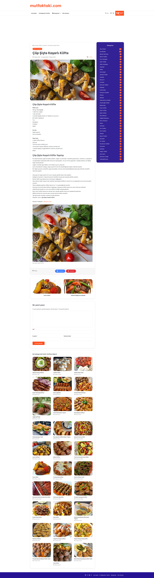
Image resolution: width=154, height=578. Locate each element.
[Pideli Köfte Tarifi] (83, 364)
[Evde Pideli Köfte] (42, 508)
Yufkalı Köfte (56, 372)
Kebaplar (102, 87)
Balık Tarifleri (103, 113)
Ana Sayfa (34, 13)
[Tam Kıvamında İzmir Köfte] (83, 448)
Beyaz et (102, 79)
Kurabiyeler (103, 51)
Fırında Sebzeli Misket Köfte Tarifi (41, 559)
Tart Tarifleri (103, 131)
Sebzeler (102, 149)
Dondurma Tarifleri (104, 143)
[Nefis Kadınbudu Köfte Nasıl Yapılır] (83, 508)
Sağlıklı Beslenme (104, 118)
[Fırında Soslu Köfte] (62, 468)
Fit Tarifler (102, 141)
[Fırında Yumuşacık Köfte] (83, 488)
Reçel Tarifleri (103, 136)
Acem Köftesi (36, 457)
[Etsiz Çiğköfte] (62, 384)
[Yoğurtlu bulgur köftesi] (62, 530)
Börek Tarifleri (103, 56)
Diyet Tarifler (103, 110)
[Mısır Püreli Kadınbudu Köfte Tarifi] (83, 550)
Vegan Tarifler (103, 151)
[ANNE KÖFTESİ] (42, 406)
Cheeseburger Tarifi (38, 437)
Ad (34, 329)
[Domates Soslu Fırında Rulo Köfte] (42, 488)
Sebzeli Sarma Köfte (79, 437)
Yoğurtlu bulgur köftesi (59, 538)
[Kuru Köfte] (62, 552)
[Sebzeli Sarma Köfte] (83, 428)
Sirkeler (102, 133)
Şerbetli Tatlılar (104, 74)
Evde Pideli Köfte (37, 517)
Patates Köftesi (37, 538)
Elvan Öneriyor (103, 120)
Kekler (101, 69)
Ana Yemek (103, 49)
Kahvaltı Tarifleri (104, 85)
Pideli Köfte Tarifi (78, 372)
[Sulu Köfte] (62, 508)
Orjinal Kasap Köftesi (38, 372)
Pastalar (102, 77)
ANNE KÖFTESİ (36, 417)
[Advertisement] (77, 28)
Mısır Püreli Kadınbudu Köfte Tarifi (83, 559)
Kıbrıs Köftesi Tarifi (79, 477)
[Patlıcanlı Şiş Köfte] (62, 488)
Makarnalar (103, 105)
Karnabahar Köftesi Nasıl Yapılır (62, 437)
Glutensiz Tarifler (104, 156)
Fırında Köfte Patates (80, 392)
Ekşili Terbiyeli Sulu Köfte (81, 538)
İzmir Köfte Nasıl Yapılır (59, 412)
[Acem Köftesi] (42, 448)
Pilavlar (102, 95)
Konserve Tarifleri (104, 92)
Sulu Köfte (56, 517)
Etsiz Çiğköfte (57, 392)
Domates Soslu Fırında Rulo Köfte (41, 497)
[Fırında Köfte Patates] (83, 384)
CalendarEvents (104, 159)
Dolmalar (102, 126)
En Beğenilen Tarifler (44, 13)
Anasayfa (36, 45)
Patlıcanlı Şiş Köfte (58, 497)
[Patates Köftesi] (42, 530)
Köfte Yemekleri (43, 45)
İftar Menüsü (103, 115)
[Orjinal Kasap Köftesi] (42, 364)
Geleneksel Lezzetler (105, 100)
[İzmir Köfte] (42, 468)
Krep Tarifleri (103, 108)
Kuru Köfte (56, 563)
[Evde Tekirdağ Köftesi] (42, 384)
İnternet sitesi (67, 336)
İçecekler (102, 138)
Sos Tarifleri (103, 128)
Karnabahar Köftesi (79, 412)
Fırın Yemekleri (103, 59)
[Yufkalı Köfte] (62, 364)
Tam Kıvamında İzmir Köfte (81, 457)
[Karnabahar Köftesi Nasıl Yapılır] (62, 428)
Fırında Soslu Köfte (58, 477)
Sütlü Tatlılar (103, 61)
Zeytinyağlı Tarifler (104, 102)
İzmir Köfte (35, 477)
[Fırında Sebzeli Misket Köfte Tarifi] (42, 550)
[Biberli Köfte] (62, 448)
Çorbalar (102, 82)
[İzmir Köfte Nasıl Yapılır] (62, 404)
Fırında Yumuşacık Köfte (80, 497)
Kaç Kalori (102, 154)
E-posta (35, 336)
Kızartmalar (103, 90)
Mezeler (102, 97)
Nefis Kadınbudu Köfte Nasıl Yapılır (81, 517)
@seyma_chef (47, 201)
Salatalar (102, 67)
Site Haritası (65, 13)
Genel (101, 123)
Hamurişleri (103, 72)
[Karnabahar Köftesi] (83, 404)
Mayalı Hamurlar (104, 54)
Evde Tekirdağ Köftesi (38, 392)
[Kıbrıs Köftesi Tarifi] (83, 468)
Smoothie (102, 146)
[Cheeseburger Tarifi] (42, 428)
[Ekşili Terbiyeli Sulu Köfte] (83, 530)
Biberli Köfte (56, 457)
